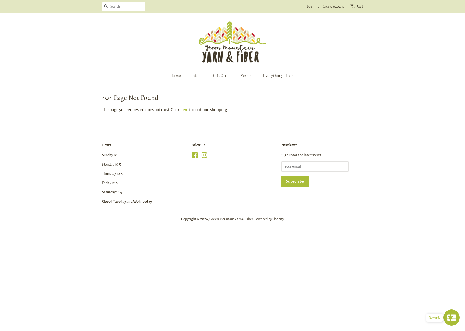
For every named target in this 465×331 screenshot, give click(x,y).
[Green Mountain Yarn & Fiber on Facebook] (195, 156)
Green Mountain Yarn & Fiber (231, 219)
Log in (311, 6)
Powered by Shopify (269, 219)
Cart (360, 6)
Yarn (245, 76)
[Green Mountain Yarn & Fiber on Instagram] (204, 156)
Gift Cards (222, 76)
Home (175, 76)
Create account (333, 6)
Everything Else (277, 76)
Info (195, 76)
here (184, 109)
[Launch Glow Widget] (451, 317)
